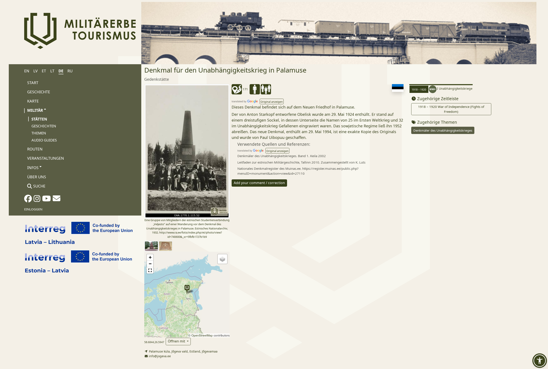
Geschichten (43, 125)
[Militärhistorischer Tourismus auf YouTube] (46, 199)
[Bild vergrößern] (187, 150)
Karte (33, 101)
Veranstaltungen (45, 158)
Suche (38, 186)
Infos (33, 167)
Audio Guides (44, 140)
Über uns (36, 176)
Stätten (39, 119)
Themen (38, 133)
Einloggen (33, 209)
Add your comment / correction (259, 182)
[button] (187, 290)
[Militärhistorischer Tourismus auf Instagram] (37, 199)
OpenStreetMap (202, 335)
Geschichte (38, 91)
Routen (35, 149)
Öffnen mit (177, 341)
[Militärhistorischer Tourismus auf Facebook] (28, 199)
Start (32, 82)
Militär (35, 110)
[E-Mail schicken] (56, 199)
